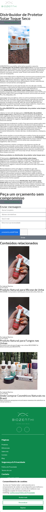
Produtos (5, 444)
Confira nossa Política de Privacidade (22, 493)
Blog (3, 458)
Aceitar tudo (23, 497)
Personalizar (23, 502)
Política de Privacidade (9, 467)
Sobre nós (5, 451)
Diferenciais (6, 448)
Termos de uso (7, 470)
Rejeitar (23, 508)
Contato (4, 455)
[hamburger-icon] (42, 6)
